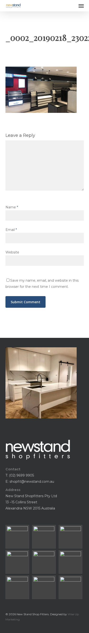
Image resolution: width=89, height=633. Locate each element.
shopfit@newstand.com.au (31, 481)
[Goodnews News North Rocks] (18, 562)
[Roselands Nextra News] (44, 562)
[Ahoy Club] (44, 587)
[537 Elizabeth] (71, 537)
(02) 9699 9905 (21, 475)
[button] (81, 5)
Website (12, 252)
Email (11, 230)
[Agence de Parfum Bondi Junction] (18, 537)
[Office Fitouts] (71, 587)
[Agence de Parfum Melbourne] (44, 537)
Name (11, 207)
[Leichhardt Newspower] (71, 562)
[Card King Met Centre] (18, 587)
